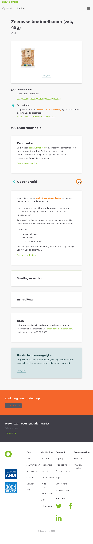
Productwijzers (63, 465)
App (58, 477)
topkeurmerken (37, 148)
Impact (44, 471)
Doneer (30, 484)
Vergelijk (46, 75)
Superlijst (60, 458)
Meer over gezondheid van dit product (35, 116)
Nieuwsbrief (32, 471)
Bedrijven (78, 458)
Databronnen (47, 493)
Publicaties (46, 465)
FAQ (29, 490)
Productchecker (15, 8)
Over (29, 458)
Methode (45, 458)
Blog (43, 500)
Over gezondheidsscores (29, 255)
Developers (61, 484)
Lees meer (10, 433)
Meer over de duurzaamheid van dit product (38, 98)
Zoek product (13, 405)
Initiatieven (46, 506)
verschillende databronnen (59, 329)
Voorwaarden (62, 490)
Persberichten (48, 477)
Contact (30, 477)
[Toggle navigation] (88, 8)
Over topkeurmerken (27, 163)
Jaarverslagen (33, 465)
